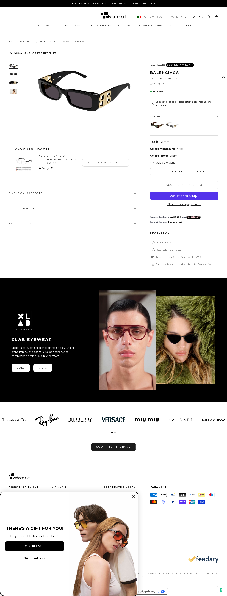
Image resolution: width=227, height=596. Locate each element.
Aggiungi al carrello (184, 184)
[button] (112, 432)
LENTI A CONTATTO (100, 25)
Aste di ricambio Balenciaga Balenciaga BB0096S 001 (57, 159)
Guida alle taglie (165, 162)
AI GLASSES (124, 25)
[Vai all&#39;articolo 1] (13, 66)
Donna (31, 42)
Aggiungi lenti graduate (184, 171)
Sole (22, 42)
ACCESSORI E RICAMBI (150, 25)
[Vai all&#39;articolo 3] (13, 83)
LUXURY (63, 25)
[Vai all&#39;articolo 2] (13, 74)
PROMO (173, 25)
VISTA (49, 25)
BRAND (190, 25)
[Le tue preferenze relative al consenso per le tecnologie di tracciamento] (220, 589)
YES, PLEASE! (34, 546)
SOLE (36, 25)
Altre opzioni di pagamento (184, 204)
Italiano (177, 17)
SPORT (79, 25)
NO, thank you (34, 558)
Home (12, 42)
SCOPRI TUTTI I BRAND (113, 446)
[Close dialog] (133, 496)
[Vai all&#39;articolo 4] (13, 91)
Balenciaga (45, 42)
